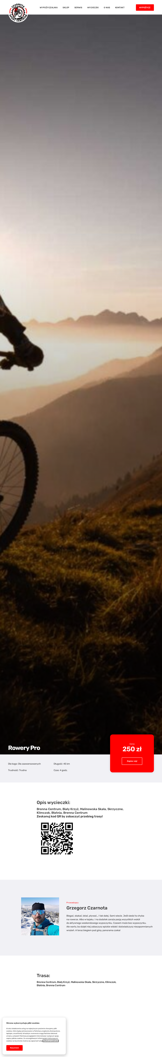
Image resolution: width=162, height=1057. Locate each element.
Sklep (66, 7)
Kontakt (120, 7)
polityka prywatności (50, 1041)
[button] (145, 7)
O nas (107, 7)
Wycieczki (93, 7)
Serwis (78, 7)
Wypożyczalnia (49, 7)
